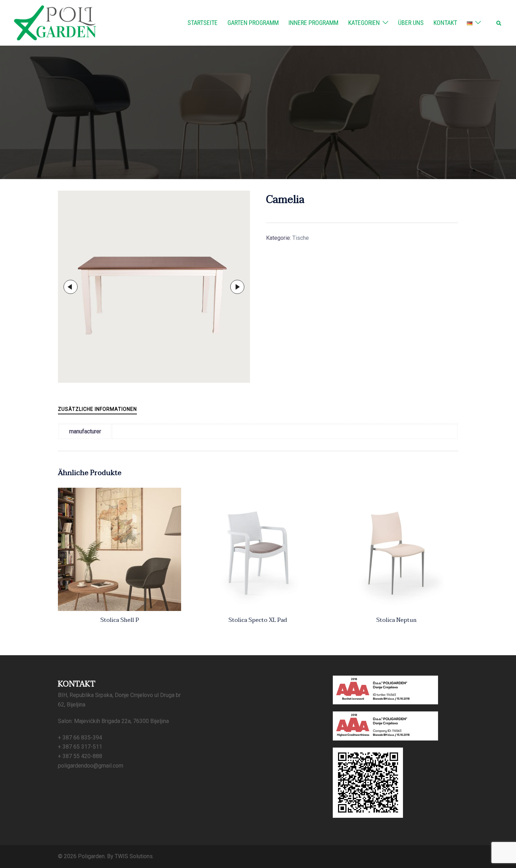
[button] (499, 23)
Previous (71, 287)
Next (237, 287)
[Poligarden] (55, 22)
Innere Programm (313, 22)
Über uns (411, 22)
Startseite (202, 22)
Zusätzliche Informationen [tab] (97, 409)
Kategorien (364, 22)
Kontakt (445, 22)
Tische (300, 238)
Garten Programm (253, 22)
